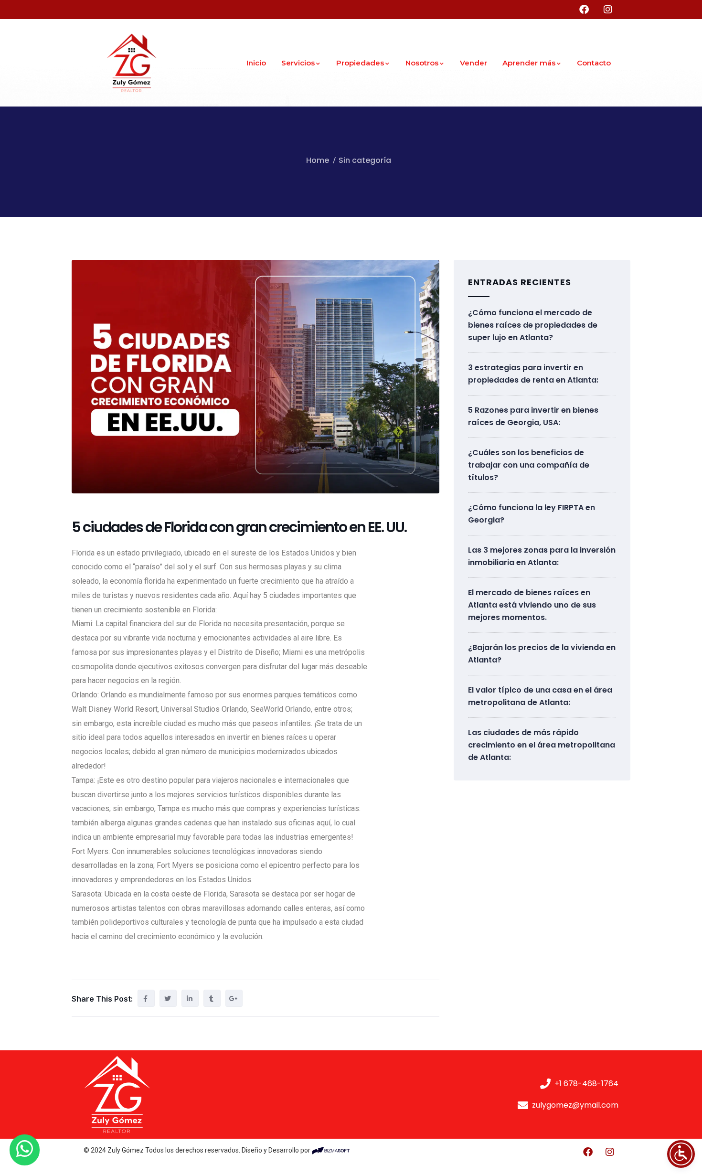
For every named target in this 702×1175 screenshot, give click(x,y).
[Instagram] (609, 1152)
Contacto (594, 62)
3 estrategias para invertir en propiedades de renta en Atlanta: (533, 373)
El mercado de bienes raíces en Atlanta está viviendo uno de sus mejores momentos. (532, 605)
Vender (473, 62)
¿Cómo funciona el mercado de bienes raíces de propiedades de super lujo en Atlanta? (532, 325)
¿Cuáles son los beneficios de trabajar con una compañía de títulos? (528, 465)
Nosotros (421, 62)
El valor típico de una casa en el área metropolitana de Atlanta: (540, 696)
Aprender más (528, 62)
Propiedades (360, 62)
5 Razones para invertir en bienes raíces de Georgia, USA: (533, 416)
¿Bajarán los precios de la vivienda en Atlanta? (542, 653)
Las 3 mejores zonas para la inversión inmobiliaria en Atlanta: (542, 556)
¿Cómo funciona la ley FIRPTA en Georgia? (531, 513)
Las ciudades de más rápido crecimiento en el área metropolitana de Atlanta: (541, 745)
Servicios (298, 62)
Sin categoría (365, 160)
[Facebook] (587, 1152)
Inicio (256, 62)
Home (317, 160)
